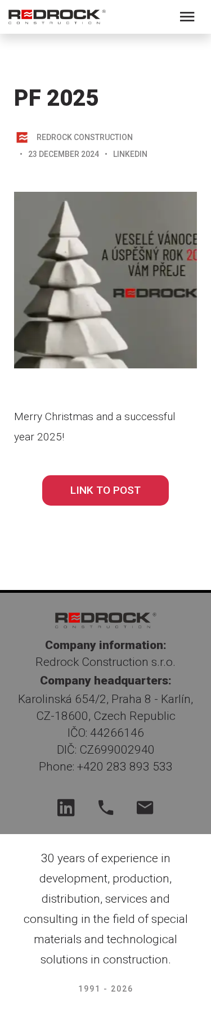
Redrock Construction (85, 137)
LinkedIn (130, 154)
